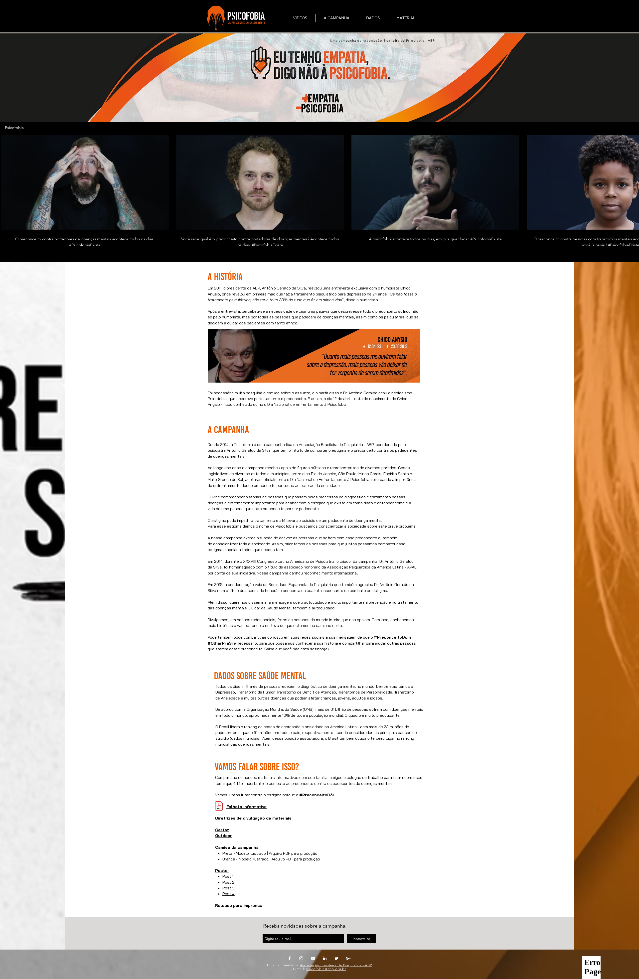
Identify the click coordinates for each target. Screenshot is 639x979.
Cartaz (222, 829)
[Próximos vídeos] (632, 181)
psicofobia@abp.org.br (326, 969)
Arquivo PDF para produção (293, 853)
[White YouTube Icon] (313, 958)
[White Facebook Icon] (289, 958)
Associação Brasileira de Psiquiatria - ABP (336, 965)
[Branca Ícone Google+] (348, 958)
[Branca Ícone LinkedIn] (324, 958)
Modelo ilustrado (251, 853)
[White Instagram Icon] (301, 958)
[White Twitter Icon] (336, 958)
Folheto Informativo (246, 806)
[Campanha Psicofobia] (234, 17)
